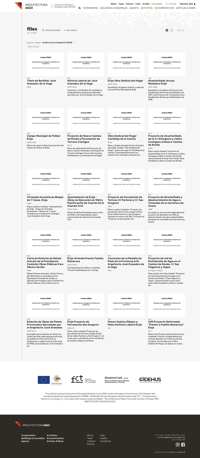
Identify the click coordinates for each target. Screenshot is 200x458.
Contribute (157, 4)
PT (167, 4)
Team (121, 4)
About (114, 4)
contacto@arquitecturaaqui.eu (171, 437)
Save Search (71, 30)
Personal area (186, 4)
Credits (146, 4)
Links (137, 4)
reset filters (33, 46)
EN (175, 4)
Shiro (172, 452)
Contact (130, 4)
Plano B (181, 452)
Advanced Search (52, 30)
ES (171, 4)
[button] (134, 8)
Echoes (90, 444)
